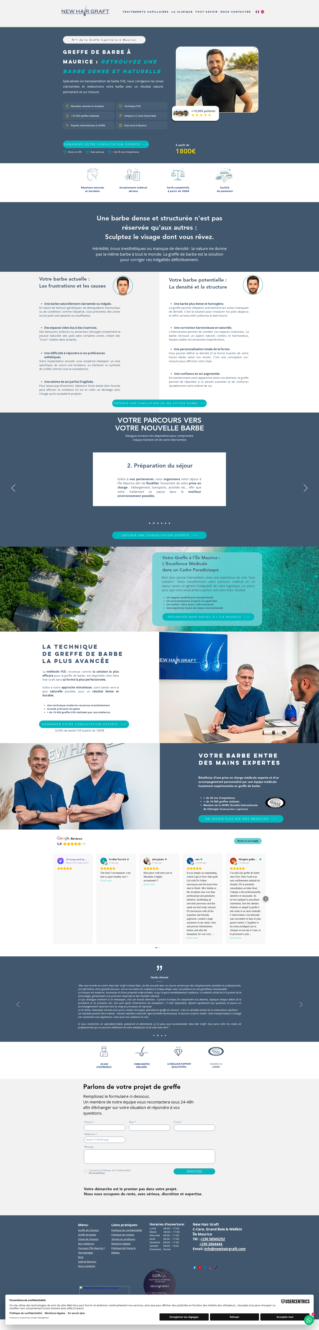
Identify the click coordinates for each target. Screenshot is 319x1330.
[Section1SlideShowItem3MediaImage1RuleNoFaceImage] (157, 523)
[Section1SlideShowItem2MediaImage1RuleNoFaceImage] (153, 523)
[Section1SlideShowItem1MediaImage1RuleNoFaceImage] (149, 523)
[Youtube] (200, 1267)
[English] (262, 11)
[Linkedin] (205, 1267)
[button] (145, 11)
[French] (257, 11)
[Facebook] (195, 1267)
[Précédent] (13, 488)
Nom (131, 1122)
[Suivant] (306, 488)
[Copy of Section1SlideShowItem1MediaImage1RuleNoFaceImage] (165, 1035)
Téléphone (89, 1134)
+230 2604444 (211, 1244)
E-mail (177, 1122)
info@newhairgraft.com (225, 1248)
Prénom (88, 1122)
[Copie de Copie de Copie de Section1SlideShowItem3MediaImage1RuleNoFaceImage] (161, 523)
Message (89, 1147)
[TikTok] (216, 1267)
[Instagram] (211, 1267)
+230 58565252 (212, 1239)
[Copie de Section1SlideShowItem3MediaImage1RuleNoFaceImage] (161, 1035)
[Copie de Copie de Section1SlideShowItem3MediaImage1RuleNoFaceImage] (165, 523)
